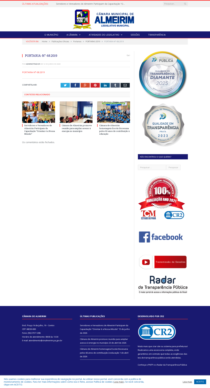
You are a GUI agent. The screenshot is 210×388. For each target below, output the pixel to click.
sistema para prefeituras (175, 346)
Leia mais (118, 381)
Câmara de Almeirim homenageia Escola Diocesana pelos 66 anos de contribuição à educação (114, 129)
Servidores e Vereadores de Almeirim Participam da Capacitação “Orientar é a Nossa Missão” (39, 129)
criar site (156, 346)
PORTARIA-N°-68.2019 (33, 72)
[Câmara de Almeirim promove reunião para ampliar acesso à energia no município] (76, 112)
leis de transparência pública (151, 357)
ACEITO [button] (200, 381)
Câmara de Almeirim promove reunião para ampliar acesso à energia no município (91, 3)
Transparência (157, 34)
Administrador (33, 64)
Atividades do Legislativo (104, 34)
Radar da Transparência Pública (172, 364)
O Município (51, 34)
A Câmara (72, 34)
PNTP (150, 364)
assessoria (159, 350)
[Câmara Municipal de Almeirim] (105, 18)
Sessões (135, 34)
